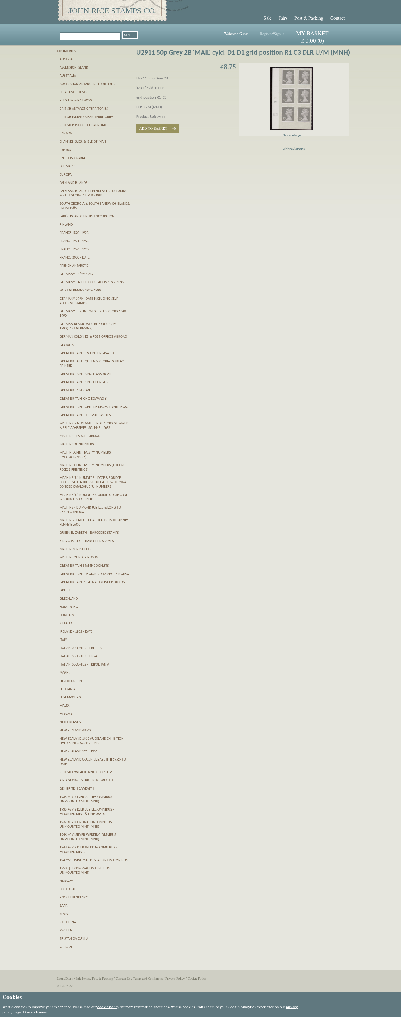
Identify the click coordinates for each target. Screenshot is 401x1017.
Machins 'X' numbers (77, 444)
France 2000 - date (75, 257)
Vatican (66, 947)
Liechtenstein (71, 681)
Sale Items (83, 978)
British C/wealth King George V (86, 772)
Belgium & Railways (76, 100)
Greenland (69, 599)
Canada (66, 133)
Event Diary (65, 978)
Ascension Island (74, 67)
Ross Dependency (74, 897)
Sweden (66, 930)
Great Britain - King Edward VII (85, 374)
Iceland (66, 623)
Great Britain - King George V (84, 382)
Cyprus (65, 150)
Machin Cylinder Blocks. (80, 557)
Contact (337, 18)
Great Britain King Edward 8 (83, 399)
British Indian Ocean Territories (87, 117)
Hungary (67, 615)
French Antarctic (74, 266)
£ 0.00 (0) (312, 40)
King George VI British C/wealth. (87, 780)
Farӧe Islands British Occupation (87, 216)
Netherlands (70, 722)
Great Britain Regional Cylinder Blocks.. (93, 582)
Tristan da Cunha (74, 939)
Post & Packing (308, 18)
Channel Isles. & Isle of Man (83, 142)
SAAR (64, 906)
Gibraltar (68, 345)
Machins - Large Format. (80, 436)
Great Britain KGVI (75, 390)
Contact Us (123, 978)
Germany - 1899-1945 (76, 274)
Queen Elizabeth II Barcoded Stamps (89, 533)
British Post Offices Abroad (83, 125)
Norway (66, 881)
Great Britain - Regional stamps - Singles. (94, 574)
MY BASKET (312, 33)
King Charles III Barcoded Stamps (87, 541)
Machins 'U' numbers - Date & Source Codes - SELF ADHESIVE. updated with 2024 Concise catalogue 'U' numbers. (93, 482)
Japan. (65, 673)
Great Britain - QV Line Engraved (87, 353)
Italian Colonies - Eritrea (81, 648)
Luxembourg (70, 697)
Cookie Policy (197, 978)
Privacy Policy (175, 978)
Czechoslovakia (72, 158)
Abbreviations (294, 149)
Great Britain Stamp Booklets (84, 566)
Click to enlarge (292, 135)
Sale (268, 18)
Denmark (67, 166)
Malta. (65, 706)
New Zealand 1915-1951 (78, 751)
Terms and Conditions (148, 978)
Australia (68, 76)
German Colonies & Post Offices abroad (93, 337)
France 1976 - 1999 (74, 249)
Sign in (279, 33)
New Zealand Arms (75, 730)
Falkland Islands (73, 183)
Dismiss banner (35, 1012)
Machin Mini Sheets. (76, 549)
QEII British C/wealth (77, 789)
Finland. (66, 224)
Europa (66, 174)
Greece (65, 590)
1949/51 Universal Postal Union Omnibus (94, 860)
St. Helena (68, 922)
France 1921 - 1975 (74, 241)
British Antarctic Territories (84, 109)
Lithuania (67, 689)
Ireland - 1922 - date (76, 631)
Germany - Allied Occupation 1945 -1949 (92, 282)
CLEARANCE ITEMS (73, 92)
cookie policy (108, 1006)
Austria (66, 59)
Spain (64, 914)
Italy (63, 640)
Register (266, 33)
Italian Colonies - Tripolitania (84, 664)
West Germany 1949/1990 (80, 290)
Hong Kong (69, 607)
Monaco (66, 714)
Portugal (68, 889)
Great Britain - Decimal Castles (85, 415)
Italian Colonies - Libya (78, 656)
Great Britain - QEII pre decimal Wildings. (94, 407)
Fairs (283, 18)
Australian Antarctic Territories (87, 84)
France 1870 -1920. (74, 233)
